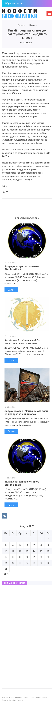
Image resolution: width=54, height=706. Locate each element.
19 (20, 556)
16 (48, 551)
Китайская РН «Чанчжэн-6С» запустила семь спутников (22, 341)
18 (13, 556)
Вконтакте (4, 516)
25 (13, 563)
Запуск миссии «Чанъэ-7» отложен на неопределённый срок (26, 412)
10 (6, 551)
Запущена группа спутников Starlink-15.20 (21, 483)
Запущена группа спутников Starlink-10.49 (21, 267)
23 (48, 556)
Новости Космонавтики (24, 15)
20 (27, 556)
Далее (11, 289)
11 (13, 551)
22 (41, 556)
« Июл (5, 573)
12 (20, 551)
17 (6, 556)
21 (34, 556)
